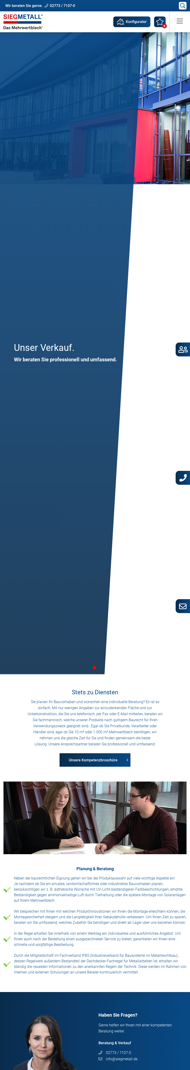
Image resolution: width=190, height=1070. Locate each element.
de (121, 1059)
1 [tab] (94, 667)
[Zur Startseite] (23, 21)
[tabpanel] (95, 353)
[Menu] (180, 22)
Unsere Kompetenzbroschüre (93, 760)
